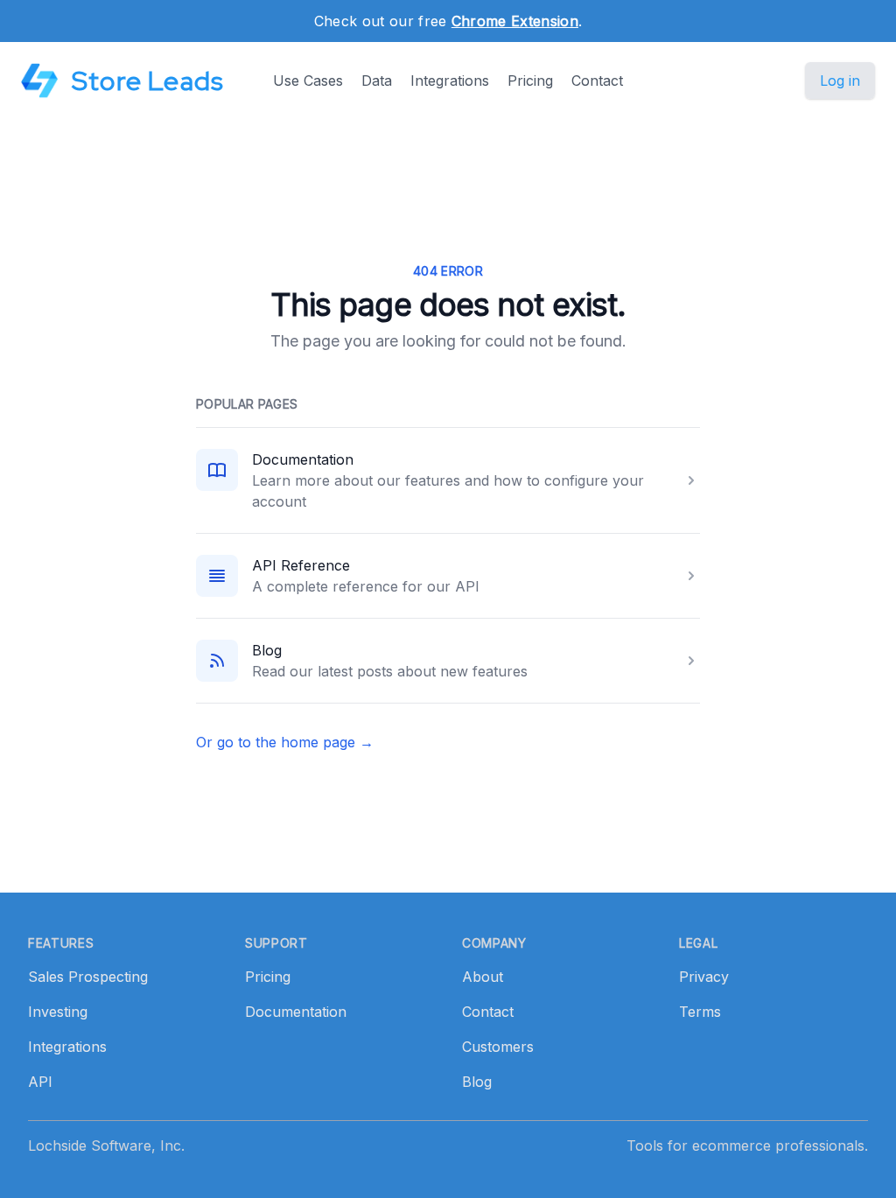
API (40, 1081)
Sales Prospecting (88, 976)
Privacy (704, 976)
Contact (597, 80)
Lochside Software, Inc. (106, 1145)
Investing (58, 1011)
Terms (700, 1011)
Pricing (530, 80)
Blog (267, 650)
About (482, 976)
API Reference (301, 565)
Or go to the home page (285, 742)
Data (376, 80)
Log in (840, 80)
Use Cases (308, 80)
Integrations (449, 80)
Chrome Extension (515, 21)
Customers (498, 1046)
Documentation (303, 459)
